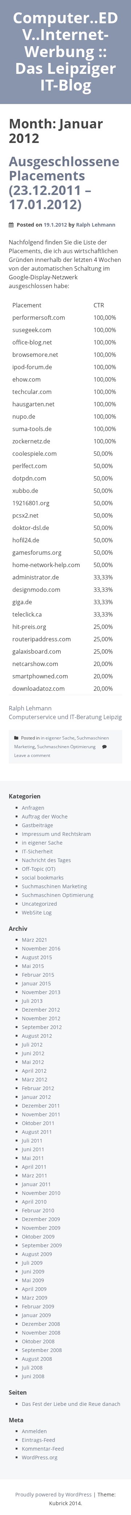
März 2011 (34, 1175)
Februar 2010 (38, 1210)
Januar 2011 (36, 1184)
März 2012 (34, 1079)
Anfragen (33, 807)
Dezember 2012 (41, 1009)
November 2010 (41, 1192)
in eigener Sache (58, 738)
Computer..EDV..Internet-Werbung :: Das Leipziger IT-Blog (65, 51)
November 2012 (41, 1018)
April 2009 (34, 1288)
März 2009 (34, 1297)
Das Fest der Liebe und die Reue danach (71, 1403)
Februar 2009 (38, 1306)
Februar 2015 (38, 974)
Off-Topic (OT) (38, 868)
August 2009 (37, 1254)
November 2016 (41, 948)
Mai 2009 (33, 1280)
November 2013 (41, 992)
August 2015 (37, 957)
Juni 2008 (33, 1376)
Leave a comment (32, 755)
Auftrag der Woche (45, 816)
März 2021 (34, 939)
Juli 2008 (32, 1367)
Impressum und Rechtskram (56, 833)
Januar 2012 (36, 1096)
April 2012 (34, 1070)
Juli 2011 (32, 1140)
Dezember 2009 (41, 1219)
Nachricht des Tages (46, 860)
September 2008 (42, 1350)
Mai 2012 (33, 1061)
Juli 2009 (32, 1262)
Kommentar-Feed (43, 1448)
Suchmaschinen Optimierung (66, 746)
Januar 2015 (36, 983)
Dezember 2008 (41, 1323)
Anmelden (34, 1431)
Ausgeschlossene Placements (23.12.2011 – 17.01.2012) (64, 183)
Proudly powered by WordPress (53, 1494)
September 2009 (42, 1245)
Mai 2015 (33, 965)
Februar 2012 (38, 1088)
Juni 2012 (33, 1053)
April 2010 (34, 1201)
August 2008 (37, 1358)
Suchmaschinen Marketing (54, 886)
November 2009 (41, 1227)
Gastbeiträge (37, 825)
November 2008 (41, 1332)
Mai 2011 (33, 1158)
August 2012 (37, 1035)
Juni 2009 (33, 1271)
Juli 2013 (32, 1000)
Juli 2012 (32, 1044)
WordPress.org (39, 1457)
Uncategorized (39, 903)
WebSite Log (37, 912)
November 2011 (41, 1114)
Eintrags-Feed (38, 1439)
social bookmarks (43, 877)
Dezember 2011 (41, 1105)
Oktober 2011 (38, 1123)
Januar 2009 (36, 1315)
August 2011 (37, 1131)
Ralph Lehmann (95, 224)
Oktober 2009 (38, 1236)
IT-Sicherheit (37, 851)
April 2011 (34, 1166)
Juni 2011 (33, 1149)
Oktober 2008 (38, 1341)
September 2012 (42, 1027)
